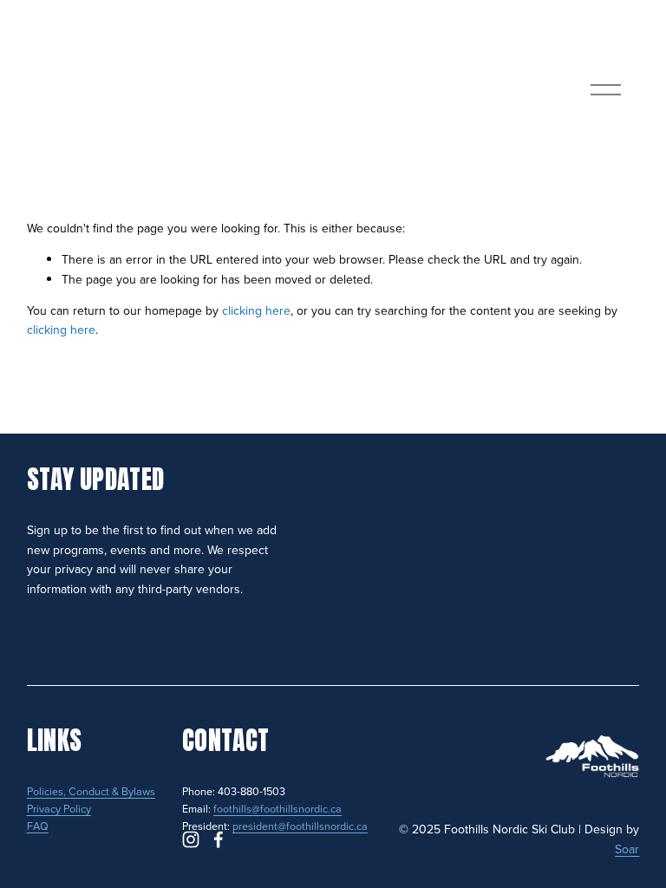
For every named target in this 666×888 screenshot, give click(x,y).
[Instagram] (190, 839)
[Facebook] (218, 839)
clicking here (256, 310)
